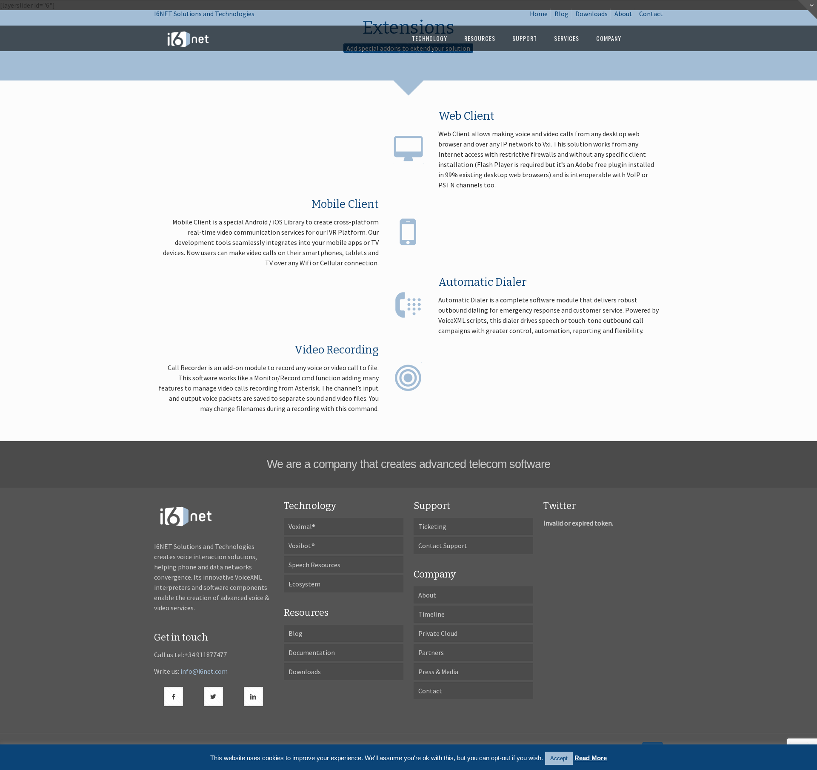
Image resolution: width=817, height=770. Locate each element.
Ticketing (432, 526)
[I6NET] (188, 38)
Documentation (312, 652)
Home (539, 13)
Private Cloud (437, 633)
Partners (431, 652)
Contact (651, 13)
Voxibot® (302, 545)
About (623, 13)
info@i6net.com (204, 671)
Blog (561, 13)
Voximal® (302, 526)
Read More (590, 757)
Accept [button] (559, 758)
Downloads (591, 13)
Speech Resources (314, 564)
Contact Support (442, 545)
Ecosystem (304, 584)
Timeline (431, 614)
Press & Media (438, 671)
